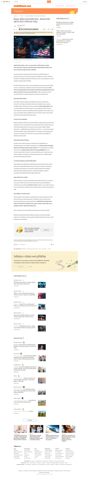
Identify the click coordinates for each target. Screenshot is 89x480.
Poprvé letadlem (58, 451)
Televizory (57, 464)
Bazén (28, 462)
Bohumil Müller (18, 387)
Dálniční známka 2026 (70, 451)
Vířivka (66, 462)
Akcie (40, 248)
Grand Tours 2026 (27, 458)
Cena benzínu (50, 461)
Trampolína (39, 462)
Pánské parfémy (69, 464)
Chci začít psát (71, 5)
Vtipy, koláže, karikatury (21, 400)
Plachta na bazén (33, 462)
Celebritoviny (17, 364)
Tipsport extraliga (38, 453)
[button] (34, 47)
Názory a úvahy (18, 356)
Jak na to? (30, 266)
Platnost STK (68, 458)
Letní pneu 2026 (68, 450)
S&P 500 (23, 248)
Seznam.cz (85, 1)
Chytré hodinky (62, 464)
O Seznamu (26, 470)
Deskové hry (52, 464)
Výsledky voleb (16, 453)
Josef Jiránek (17, 398)
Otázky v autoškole (69, 456)
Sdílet (50, 29)
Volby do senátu (16, 456)
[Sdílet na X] (53, 244)
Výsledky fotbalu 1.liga (38, 451)
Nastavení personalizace (44, 472)
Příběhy (16, 367)
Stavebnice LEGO (35, 464)
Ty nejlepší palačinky (48, 450)
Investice (49, 248)
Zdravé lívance (47, 453)
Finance (58, 39)
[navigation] (1, 2)
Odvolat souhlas (66, 470)
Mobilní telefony (28, 464)
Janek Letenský (17, 409)
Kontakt (44, 470)
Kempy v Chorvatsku (59, 450)
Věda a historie (18, 389)
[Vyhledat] (49, 1)
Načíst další (30, 420)
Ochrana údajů (50, 470)
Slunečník (43, 462)
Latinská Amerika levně (59, 456)
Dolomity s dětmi (58, 458)
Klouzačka (47, 462)
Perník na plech (47, 458)
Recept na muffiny (48, 451)
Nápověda (40, 470)
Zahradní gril (61, 462)
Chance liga (37, 450)
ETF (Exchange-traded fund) (32, 248)
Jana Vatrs (16, 353)
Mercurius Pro (21, 25)
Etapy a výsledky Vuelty (28, 451)
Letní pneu (48, 464)
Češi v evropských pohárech (59, 461)
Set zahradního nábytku (54, 462)
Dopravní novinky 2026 (70, 453)
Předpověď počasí (39, 461)
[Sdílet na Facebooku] (51, 244)
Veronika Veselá (18, 342)
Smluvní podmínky (33, 470)
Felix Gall (25, 456)
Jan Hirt (25, 453)
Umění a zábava (18, 378)
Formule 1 (36, 456)
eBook (46, 29)
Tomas (15, 375)
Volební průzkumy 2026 (18, 451)
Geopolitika (44, 248)
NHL (35, 458)
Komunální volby (17, 458)
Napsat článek (46, 229)
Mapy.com (33, 461)
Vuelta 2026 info (27, 450)
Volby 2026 (16, 450)
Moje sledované (60, 5)
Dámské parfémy (42, 464)
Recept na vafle (47, 456)
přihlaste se (35, 29)
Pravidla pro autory (58, 470)
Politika (16, 345)
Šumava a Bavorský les (59, 453)
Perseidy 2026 (45, 461)
